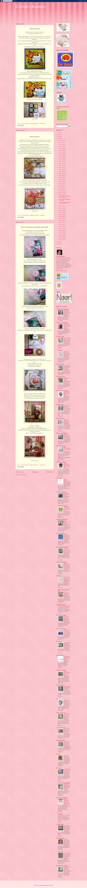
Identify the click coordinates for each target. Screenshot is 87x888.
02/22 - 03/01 (61, 224)
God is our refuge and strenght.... (67, 714)
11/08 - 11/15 (61, 154)
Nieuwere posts (20, 472)
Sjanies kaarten (61, 685)
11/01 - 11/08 (61, 157)
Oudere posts (50, 472)
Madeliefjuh (60, 814)
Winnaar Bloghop (67, 656)
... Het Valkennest (61, 533)
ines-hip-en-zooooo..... (62, 615)
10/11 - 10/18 (61, 159)
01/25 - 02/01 (61, 232)
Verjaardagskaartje (67, 686)
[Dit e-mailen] (18, 125)
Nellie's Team (60, 852)
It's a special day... (67, 825)
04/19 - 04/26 (61, 208)
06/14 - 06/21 (61, 181)
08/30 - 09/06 (61, 171)
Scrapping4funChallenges (63, 547)
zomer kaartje (60, 815)
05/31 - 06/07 (61, 186)
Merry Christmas (67, 391)
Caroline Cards (61, 364)
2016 (59, 136)
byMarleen (60, 350)
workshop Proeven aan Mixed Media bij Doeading (67, 770)
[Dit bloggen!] (19, 125)
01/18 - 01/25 (61, 235)
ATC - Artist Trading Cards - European (66, 549)
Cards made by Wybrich (63, 865)
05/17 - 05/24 (61, 190)
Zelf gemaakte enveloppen (66, 742)
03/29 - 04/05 (61, 214)
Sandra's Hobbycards (62, 562)
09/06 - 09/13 (61, 169)
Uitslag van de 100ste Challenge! (67, 784)
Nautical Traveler (67, 700)
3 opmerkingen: (43, 123)
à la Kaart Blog (61, 336)
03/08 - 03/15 (61, 220)
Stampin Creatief (61, 604)
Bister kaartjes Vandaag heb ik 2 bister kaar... (65, 199)
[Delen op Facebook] (22, 125)
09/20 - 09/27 (61, 165)
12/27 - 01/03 (61, 140)
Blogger (51, 885)
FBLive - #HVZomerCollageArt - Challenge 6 (67, 448)
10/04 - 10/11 (61, 161)
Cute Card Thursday (62, 628)
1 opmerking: (42, 215)
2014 (59, 241)
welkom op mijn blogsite (63, 519)
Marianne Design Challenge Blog (63, 590)
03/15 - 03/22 (61, 218)
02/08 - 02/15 (61, 228)
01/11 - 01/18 (61, 237)
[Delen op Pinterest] (23, 125)
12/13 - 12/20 (61, 144)
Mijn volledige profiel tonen (61, 270)
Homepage (35, 472)
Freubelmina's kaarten (62, 505)
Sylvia (59, 754)
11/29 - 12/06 (61, 148)
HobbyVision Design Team (63, 309)
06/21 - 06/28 (61, 179)
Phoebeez (60, 576)
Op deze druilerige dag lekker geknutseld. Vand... (64, 203)
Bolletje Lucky (61, 404)
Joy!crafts (60, 641)
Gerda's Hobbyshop (62, 670)
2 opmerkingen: (42, 464)
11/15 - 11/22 (61, 152)
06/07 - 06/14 (61, 184)
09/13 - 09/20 (61, 167)
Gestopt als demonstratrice (63, 605)
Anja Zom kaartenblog (62, 323)
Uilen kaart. (66, 839)
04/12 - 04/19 (61, 210)
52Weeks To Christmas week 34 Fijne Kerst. (67, 420)
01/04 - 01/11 (61, 239)
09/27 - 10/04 (61, 163)
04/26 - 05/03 (61, 206)
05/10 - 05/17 (61, 192)
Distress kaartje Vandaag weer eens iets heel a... (64, 196)
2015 (59, 138)
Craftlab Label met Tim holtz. (66, 311)
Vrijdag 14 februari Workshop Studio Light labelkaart (67, 673)
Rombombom (66, 506)
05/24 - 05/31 (61, 188)
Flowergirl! (66, 867)
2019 (59, 132)
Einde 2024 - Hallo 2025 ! (66, 564)
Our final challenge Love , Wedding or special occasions (67, 800)
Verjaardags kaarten (66, 535)
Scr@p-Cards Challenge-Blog (64, 783)
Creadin (59, 768)
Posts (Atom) (24, 474)
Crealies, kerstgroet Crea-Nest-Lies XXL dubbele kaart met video (67, 465)
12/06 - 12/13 (61, 146)
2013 (59, 243)
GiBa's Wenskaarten (62, 492)
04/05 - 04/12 (61, 212)
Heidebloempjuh (61, 740)
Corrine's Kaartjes (30, 6)
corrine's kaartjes (61, 256)
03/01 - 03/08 (61, 222)
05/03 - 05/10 (61, 194)
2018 (59, 134)
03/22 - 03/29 (61, 216)
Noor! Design (60, 655)
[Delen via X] (20, 125)
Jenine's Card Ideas (62, 446)
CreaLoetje (60, 478)
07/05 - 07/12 (61, 175)
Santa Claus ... (66, 755)
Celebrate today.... (67, 577)
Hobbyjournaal (61, 838)
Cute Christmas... (67, 405)
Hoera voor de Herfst (66, 352)
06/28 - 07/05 (61, 177)
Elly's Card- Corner (62, 712)
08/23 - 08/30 (61, 173)
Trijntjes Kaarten (61, 377)
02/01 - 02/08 (61, 230)
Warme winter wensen (66, 616)
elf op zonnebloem (66, 521)
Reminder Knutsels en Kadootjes (66, 480)
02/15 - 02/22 (61, 226)
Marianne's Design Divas (63, 798)
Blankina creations (61, 462)
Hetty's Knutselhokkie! (62, 433)
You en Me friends (67, 642)
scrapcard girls (61, 418)
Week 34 (65, 365)
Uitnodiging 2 (66, 493)
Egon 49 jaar (66, 434)
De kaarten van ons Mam (63, 390)
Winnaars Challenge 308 (66, 592)
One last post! (66, 630)
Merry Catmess (66, 324)
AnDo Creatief (61, 824)
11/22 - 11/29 (61, 150)
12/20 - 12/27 (61, 142)
